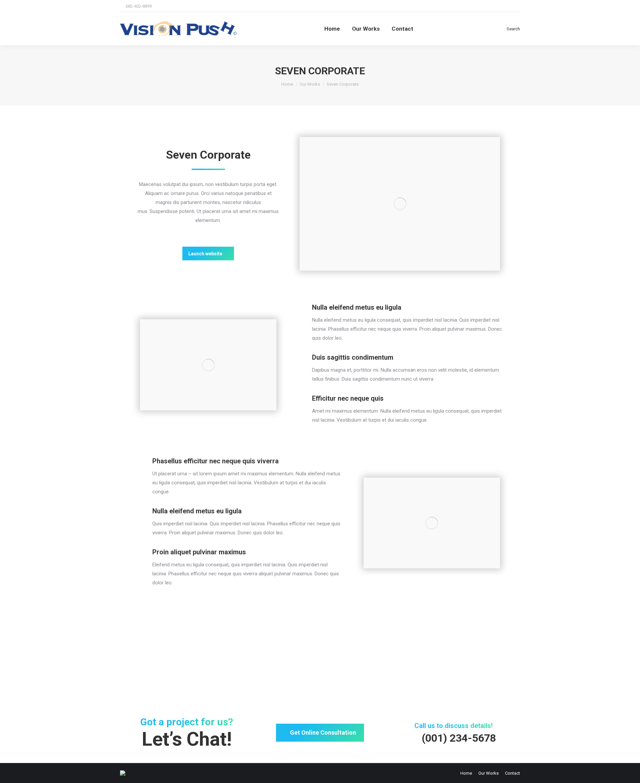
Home (287, 84)
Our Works (310, 84)
